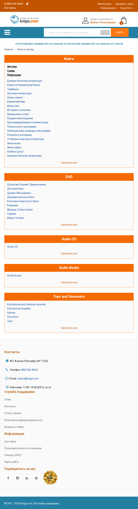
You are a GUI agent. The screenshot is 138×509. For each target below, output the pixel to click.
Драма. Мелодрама (19, 193)
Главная (8, 49)
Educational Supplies (19, 308)
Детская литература (19, 93)
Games (11, 312)
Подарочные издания (20, 118)
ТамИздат (13, 89)
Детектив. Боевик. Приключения (26, 184)
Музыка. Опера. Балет (20, 209)
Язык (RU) (126, 8)
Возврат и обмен (14, 427)
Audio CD (12, 246)
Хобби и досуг (15, 151)
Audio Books (14, 275)
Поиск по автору (25, 49)
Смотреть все (69, 162)
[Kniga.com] (24, 19)
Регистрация (108, 22)
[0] (127, 18)
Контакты (10, 406)
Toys (10, 321)
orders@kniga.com (27, 378)
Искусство (13, 105)
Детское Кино (15, 188)
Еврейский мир (16, 101)
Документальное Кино (20, 197)
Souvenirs (13, 316)
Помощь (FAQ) (12, 455)
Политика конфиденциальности (23, 420)
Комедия (12, 205)
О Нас (7, 399)
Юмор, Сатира (15, 217)
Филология (13, 143)
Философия (14, 147)
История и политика (19, 110)
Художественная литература (24, 155)
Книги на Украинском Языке (23, 84)
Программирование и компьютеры (27, 122)
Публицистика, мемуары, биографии (28, 130)
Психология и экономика (21, 126)
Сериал (11, 213)
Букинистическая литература (24, 80)
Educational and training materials (26, 304)
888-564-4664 (14, 3)
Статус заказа (12, 413)
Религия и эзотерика (19, 134)
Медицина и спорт (18, 114)
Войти (94, 22)
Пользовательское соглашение (23, 448)
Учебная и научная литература (25, 139)
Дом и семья (14, 97)
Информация (108, 8)
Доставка (10, 441)
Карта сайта (11, 461)
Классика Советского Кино (23, 201)
